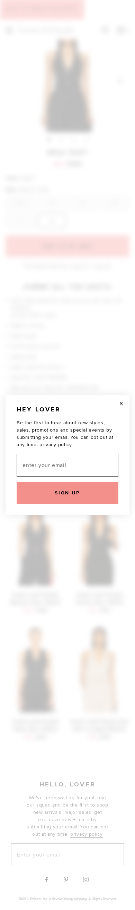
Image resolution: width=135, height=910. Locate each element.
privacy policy (55, 445)
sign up (67, 493)
